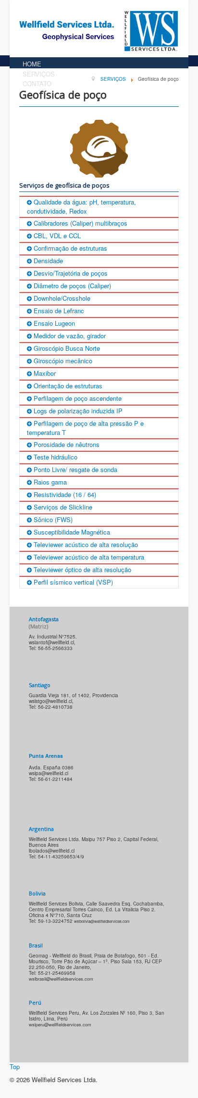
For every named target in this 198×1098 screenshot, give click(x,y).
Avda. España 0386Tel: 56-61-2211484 (51, 773)
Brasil (36, 945)
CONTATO (37, 83)
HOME (32, 63)
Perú (35, 1002)
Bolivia (37, 893)
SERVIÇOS (39, 73)
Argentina (41, 828)
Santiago (39, 685)
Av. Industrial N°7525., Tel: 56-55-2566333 (53, 642)
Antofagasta (44, 622)
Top (15, 1066)
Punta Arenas (46, 755)
